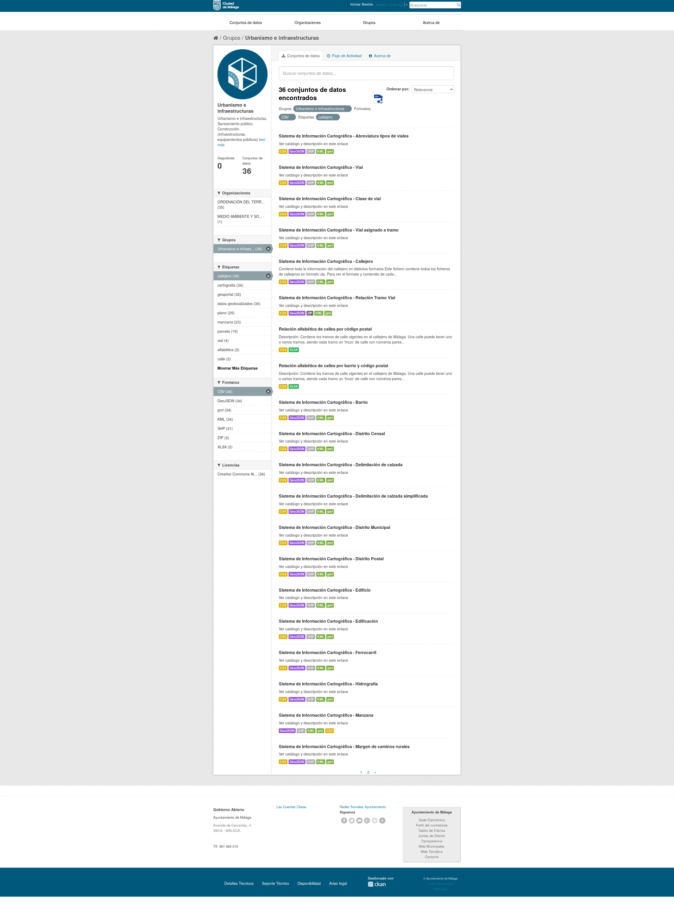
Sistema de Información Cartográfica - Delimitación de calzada (341, 465)
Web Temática (432, 851)
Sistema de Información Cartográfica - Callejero (326, 261)
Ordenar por (397, 88)
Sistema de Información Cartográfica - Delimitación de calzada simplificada (353, 496)
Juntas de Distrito (431, 835)
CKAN (377, 884)
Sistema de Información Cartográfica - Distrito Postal (331, 559)
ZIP (310, 313)
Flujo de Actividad (346, 55)
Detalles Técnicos (239, 883)
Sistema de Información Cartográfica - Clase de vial (330, 198)
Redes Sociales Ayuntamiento (363, 806)
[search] (446, 76)
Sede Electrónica (432, 819)
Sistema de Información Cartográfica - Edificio (325, 590)
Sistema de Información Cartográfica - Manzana (326, 715)
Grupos (369, 22)
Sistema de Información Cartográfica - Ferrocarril (327, 652)
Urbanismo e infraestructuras (282, 37)
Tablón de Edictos (431, 830)
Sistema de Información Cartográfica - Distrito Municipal (334, 527)
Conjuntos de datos (246, 22)
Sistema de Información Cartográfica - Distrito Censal (332, 433)
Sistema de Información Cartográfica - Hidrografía (328, 684)
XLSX (294, 349)
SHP (311, 151)
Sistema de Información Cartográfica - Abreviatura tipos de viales (344, 136)
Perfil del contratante (432, 825)
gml (330, 151)
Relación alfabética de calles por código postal (325, 329)
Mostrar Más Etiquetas (237, 368)
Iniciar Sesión (361, 4)
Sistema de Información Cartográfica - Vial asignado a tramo (339, 230)
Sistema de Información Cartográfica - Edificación (328, 621)
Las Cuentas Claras (291, 806)
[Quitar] (347, 109)
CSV (283, 151)
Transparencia (431, 840)
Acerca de (431, 22)
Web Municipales (432, 846)
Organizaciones (308, 22)
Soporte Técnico (275, 883)
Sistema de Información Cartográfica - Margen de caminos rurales (344, 746)
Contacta (432, 856)
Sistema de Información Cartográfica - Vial (321, 167)
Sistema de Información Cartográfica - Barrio (323, 402)
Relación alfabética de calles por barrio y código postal (333, 365)
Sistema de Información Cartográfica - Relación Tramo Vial (337, 297)
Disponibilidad (309, 883)
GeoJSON (297, 151)
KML (320, 151)
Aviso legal (338, 883)
